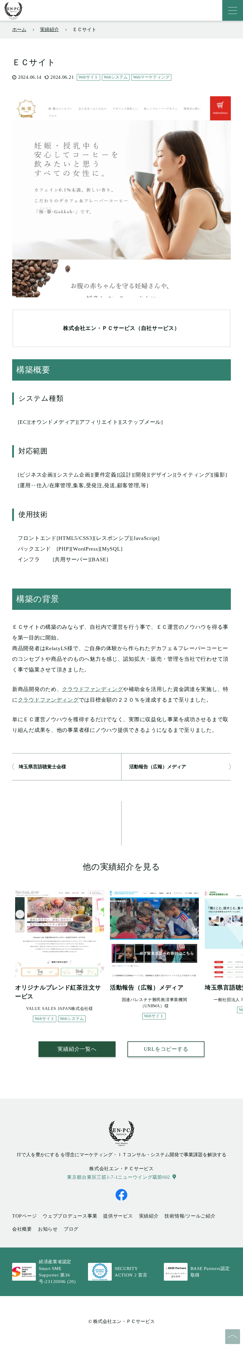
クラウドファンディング (92, 689)
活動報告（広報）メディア (157, 766)
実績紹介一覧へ (76, 1049)
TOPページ (24, 1215)
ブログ (71, 1228)
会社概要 (22, 1228)
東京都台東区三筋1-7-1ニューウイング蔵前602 (118, 1177)
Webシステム (116, 77)
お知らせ (48, 1228)
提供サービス (118, 1215)
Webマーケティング (151, 77)
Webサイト (88, 77)
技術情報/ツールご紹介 (189, 1215)
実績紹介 (149, 1215)
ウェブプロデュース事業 (70, 1215)
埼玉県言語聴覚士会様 (42, 766)
